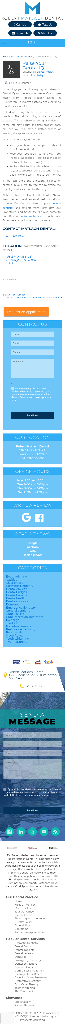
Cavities (11, 579)
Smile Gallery (23, 1001)
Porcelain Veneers (18, 626)
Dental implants (17, 601)
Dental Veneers (24, 953)
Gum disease (15, 613)
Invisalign (12, 620)
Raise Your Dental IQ (34, 66)
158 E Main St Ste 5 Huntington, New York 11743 (21, 260)
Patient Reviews (24, 1005)
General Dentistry (25, 967)
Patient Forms (23, 915)
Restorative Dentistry (28, 981)
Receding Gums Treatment (31, 977)
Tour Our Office (24, 911)
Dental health (45, 71)
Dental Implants (24, 949)
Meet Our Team (24, 908)
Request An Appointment (26, 312)
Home (18, 901)
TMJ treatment (16, 641)
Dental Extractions (26, 963)
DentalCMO (15, 1016)
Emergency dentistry (21, 607)
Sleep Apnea (15, 635)
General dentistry (33, 75)
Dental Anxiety (16, 589)
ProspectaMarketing (32, 1020)
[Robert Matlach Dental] (32, 11)
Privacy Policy (23, 922)
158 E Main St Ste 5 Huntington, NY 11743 (33, 676)
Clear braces (14, 582)
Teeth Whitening (25, 987)
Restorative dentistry (20, 629)
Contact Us (21, 928)
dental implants (29, 216)
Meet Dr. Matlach (25, 904)
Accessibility (22, 925)
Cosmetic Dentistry (19, 586)
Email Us (21, 33)
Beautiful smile (16, 576)
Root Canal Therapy (26, 984)
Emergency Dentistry (28, 960)
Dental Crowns (16, 595)
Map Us (46, 33)
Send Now (32, 415)
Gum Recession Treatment (25, 617)
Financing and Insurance (30, 918)
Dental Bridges (16, 592)
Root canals (14, 632)
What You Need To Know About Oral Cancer (34, 297)
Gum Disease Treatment (29, 970)
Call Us (20, 24)
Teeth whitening (17, 638)
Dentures (12, 604)
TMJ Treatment (24, 991)
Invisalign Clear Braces (28, 974)
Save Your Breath (15, 294)
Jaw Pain (12, 623)
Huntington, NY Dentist (15, 56)
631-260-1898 (15, 236)
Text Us (46, 24)
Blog (31, 56)
